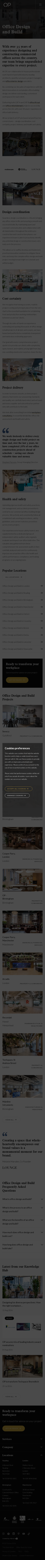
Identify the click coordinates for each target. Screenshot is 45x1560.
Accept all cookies (16, 789)
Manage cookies (15, 795)
